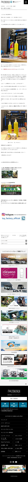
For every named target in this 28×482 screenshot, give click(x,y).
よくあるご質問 (18, 448)
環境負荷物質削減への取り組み (16, 457)
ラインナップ (4, 419)
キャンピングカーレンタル (7, 429)
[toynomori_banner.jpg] (9, 178)
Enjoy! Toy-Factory (5, 442)
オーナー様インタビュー (4, 439)
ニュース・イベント (5, 435)
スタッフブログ (18, 435)
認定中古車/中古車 (5, 426)
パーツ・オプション (5, 422)
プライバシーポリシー (11, 455)
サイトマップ (4, 455)
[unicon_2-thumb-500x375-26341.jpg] (14, 139)
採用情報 (3, 451)
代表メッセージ (18, 445)
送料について (18, 451)
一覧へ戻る (14, 235)
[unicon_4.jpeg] (14, 62)
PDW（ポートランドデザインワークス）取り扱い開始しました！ (5, 236)
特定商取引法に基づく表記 (20, 455)
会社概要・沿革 (4, 445)
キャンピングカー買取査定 (7, 432)
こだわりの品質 (18, 438)
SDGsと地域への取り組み (7, 448)
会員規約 (8, 457)
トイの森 (17, 442)
